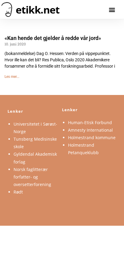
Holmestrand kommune (92, 137)
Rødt (18, 192)
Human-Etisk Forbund (90, 122)
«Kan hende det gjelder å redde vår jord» (53, 38)
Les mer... (12, 77)
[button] (112, 9)
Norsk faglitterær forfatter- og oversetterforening (32, 177)
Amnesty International (90, 130)
